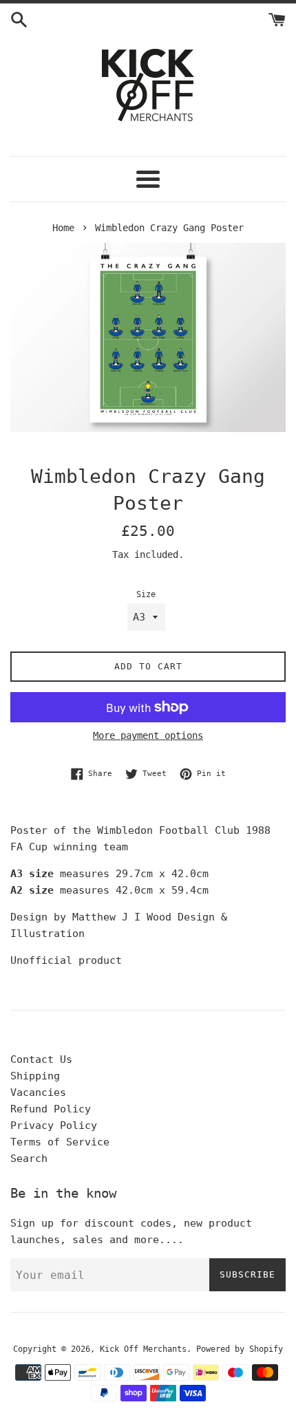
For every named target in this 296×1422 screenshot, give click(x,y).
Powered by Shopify (239, 1349)
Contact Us (41, 1059)
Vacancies (38, 1092)
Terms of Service (59, 1142)
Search (28, 1158)
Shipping (35, 1076)
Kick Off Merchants (143, 1349)
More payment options (148, 735)
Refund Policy (50, 1109)
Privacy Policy (53, 1125)
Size (146, 594)
